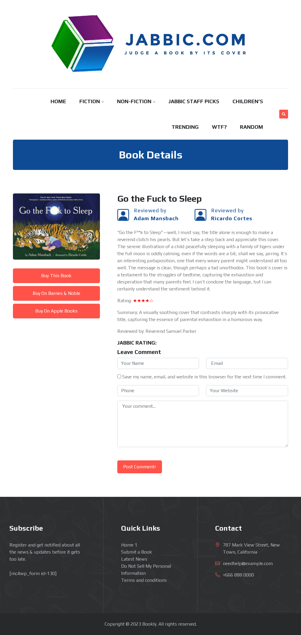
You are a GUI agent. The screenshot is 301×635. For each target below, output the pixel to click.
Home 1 (129, 545)
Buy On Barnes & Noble (56, 293)
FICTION (89, 101)
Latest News (134, 559)
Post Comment (138, 466)
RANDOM (251, 127)
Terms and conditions (144, 580)
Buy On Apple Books (56, 311)
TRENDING (185, 127)
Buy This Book (56, 275)
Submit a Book (136, 552)
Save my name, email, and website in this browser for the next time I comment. (204, 377)
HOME (58, 101)
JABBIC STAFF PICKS (193, 101)
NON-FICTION (134, 101)
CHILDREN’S (248, 101)
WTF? (219, 127)
